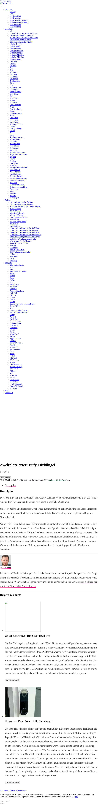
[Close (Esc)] (1, 801)
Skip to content (5, 1)
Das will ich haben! (12, 680)
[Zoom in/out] (8, 801)
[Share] (3, 801)
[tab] (51, 485)
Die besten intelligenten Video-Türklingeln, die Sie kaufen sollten (45, 480)
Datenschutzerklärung (18, 790)
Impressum (4, 790)
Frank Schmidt (5, 568)
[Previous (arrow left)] (1, 803)
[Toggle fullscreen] (6, 801)
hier (76, 797)
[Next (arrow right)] (3, 803)
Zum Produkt (5, 478)
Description (10, 485)
